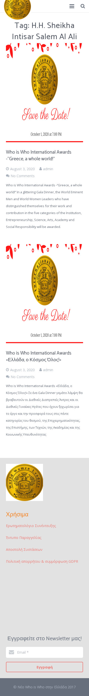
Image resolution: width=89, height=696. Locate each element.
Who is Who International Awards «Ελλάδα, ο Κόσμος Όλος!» (38, 356)
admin (48, 169)
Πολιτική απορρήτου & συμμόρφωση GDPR (42, 561)
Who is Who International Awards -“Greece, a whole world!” (38, 155)
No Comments (23, 175)
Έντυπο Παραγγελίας (24, 537)
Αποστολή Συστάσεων (24, 549)
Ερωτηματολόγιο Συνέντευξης (31, 525)
